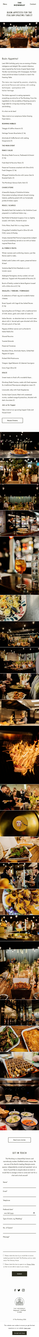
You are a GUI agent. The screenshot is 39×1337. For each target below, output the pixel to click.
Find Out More (19, 681)
